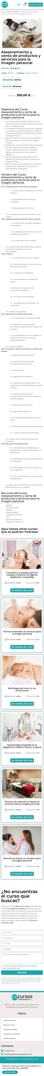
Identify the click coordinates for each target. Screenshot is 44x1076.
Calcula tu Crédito (10, 1029)
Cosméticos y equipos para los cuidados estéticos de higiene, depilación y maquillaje (22, 575)
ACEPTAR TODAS (10, 1072)
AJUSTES (24, 1068)
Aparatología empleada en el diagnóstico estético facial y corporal (22, 746)
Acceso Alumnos (9, 1038)
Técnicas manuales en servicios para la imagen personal (22, 632)
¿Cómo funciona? (9, 1020)
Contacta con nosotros (11, 1034)
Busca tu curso (9, 1025)
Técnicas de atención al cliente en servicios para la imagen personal (22, 802)
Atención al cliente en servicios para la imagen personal (22, 859)
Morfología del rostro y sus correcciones (22, 689)
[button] (18, 4)
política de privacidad (26, 966)
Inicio (3, 12)
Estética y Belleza (12, 12)
